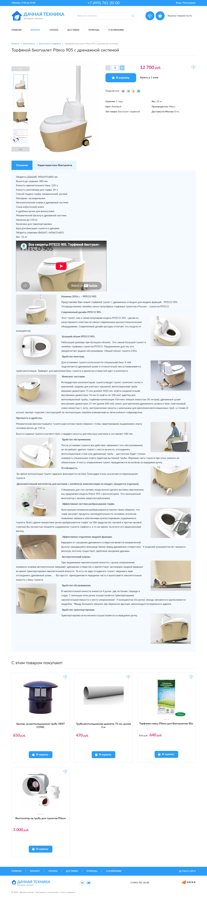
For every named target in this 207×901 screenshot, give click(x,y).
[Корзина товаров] (160, 15)
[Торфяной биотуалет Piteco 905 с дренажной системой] (65, 109)
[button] (122, 67)
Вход (178, 3)
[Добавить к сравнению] (193, 67)
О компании (116, 30)
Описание (22, 165)
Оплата (53, 30)
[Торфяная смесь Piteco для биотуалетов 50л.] (166, 698)
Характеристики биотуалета (55, 165)
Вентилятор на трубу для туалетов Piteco (40, 818)
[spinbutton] (115, 67)
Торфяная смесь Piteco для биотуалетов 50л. (166, 723)
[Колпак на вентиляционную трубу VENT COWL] (40, 697)
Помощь (93, 30)
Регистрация (189, 3)
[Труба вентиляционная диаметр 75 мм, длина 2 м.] (103, 691)
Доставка (73, 30)
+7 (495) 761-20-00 (103, 3)
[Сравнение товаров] (149, 15)
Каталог (35, 30)
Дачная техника (44, 14)
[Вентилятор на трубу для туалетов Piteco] (40, 793)
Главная (16, 30)
